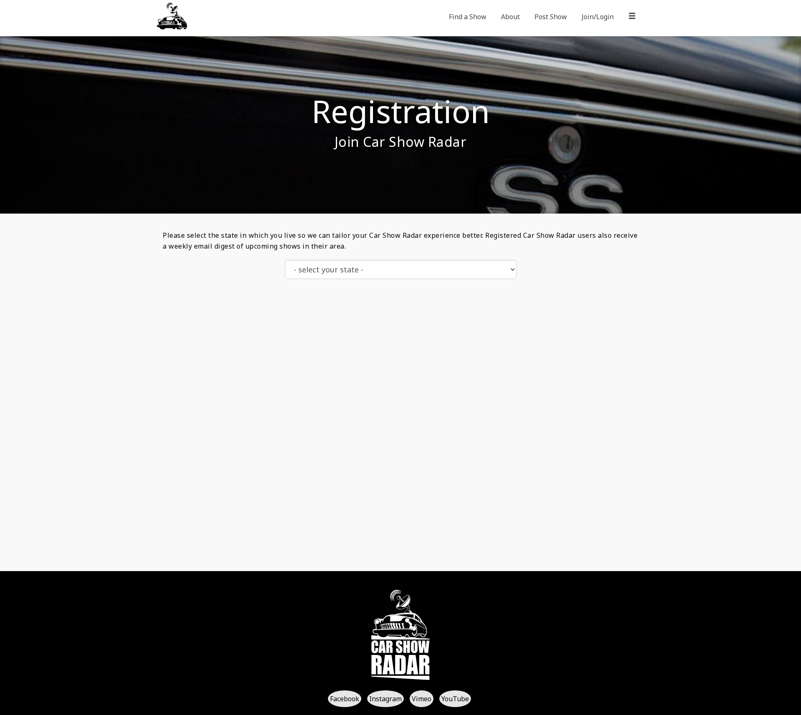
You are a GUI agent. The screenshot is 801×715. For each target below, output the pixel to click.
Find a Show (467, 16)
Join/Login (598, 16)
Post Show (550, 16)
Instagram (385, 698)
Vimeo (421, 698)
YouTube (455, 698)
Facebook (344, 698)
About (510, 16)
